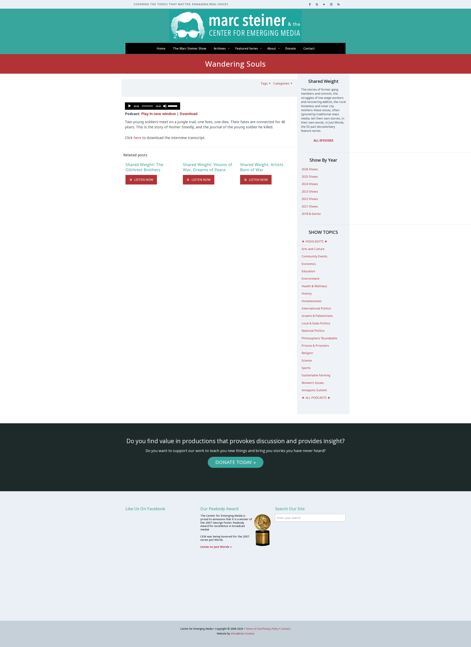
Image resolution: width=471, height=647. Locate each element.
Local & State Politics (316, 323)
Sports (306, 368)
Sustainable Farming (316, 375)
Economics (309, 264)
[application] (152, 106)
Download (188, 113)
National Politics (313, 331)
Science (307, 360)
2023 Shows (310, 191)
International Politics (316, 308)
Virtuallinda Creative (242, 633)
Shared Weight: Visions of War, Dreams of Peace (207, 167)
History (307, 293)
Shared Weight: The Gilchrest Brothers (144, 167)
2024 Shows (310, 184)
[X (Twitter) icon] (317, 4)
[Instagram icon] (331, 4)
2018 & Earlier (311, 214)
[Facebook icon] (309, 4)
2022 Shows (310, 199)
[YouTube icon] (324, 4)
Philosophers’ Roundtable (319, 338)
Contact (286, 628)
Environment (310, 279)
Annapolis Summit (314, 390)
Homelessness (312, 301)
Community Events (314, 256)
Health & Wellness (314, 286)
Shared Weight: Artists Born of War (261, 167)
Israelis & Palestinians (317, 316)
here (138, 137)
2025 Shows (310, 177)
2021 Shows (310, 206)
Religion (307, 353)
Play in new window (158, 113)
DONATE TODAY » (235, 462)
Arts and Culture (313, 249)
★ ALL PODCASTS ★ (316, 398)
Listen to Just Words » (216, 546)
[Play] (129, 106)
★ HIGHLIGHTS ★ (314, 241)
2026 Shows (310, 169)
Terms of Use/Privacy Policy (262, 628)
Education (308, 271)
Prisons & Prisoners (315, 346)
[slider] (173, 105)
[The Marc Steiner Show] (235, 26)
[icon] (338, 4)
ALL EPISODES (323, 140)
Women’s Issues (313, 383)
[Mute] (165, 106)
